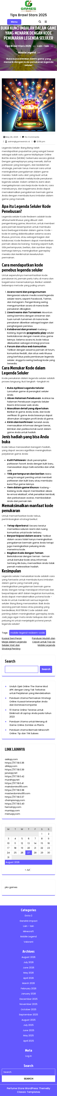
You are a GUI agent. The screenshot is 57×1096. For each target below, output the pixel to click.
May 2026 (28, 972)
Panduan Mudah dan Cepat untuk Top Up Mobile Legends (43, 642)
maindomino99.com (16, 786)
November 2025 (28, 1004)
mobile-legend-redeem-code (27, 632)
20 (28, 848)
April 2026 (28, 978)
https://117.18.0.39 (14, 769)
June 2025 (28, 1030)
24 (8, 852)
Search (10, 661)
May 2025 (28, 1035)
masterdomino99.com (17, 793)
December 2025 (29, 998)
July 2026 (29, 962)
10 (8, 843)
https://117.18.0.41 (14, 783)
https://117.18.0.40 (14, 803)
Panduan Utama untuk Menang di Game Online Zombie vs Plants (28, 723)
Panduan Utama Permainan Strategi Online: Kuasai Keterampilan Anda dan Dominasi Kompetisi (30, 701)
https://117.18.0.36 (14, 762)
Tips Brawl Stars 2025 (28, 15)
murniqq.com (12, 810)
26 (22, 852)
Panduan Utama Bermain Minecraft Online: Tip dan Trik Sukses (29, 731)
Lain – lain (28, 926)
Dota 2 (28, 915)
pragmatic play (36, 332)
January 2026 (28, 993)
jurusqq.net (11, 772)
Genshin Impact (29, 920)
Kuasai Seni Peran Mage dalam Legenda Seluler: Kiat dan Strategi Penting (14, 643)
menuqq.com (12, 813)
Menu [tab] (14, 21)
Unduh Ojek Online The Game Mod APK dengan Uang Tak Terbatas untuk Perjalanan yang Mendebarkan (29, 690)
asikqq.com (11, 759)
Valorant (28, 941)
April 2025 (28, 1040)
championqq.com (15, 800)
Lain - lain (43, 46)
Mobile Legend (27, 52)
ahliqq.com (11, 766)
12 (22, 843)
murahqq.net (12, 779)
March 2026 (28, 983)
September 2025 (28, 1014)
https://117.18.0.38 (14, 790)
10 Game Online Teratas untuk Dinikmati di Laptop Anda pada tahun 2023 (30, 713)
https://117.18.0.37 (14, 796)
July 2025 (28, 1025)
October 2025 (28, 1009)
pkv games (11, 887)
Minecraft (28, 931)
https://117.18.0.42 (14, 776)
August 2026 (28, 957)
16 (49, 843)
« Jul (27, 869)
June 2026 (28, 967)
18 (15, 848)
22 (42, 848)
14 (35, 843)
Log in (28, 1055)
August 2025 (29, 1019)
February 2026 (28, 988)
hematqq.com (13, 807)
